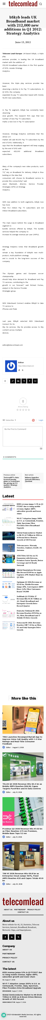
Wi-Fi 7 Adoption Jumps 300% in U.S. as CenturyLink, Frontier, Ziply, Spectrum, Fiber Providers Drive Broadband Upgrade (30, 523)
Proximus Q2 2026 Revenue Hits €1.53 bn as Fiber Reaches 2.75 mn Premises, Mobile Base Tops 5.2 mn (22, 831)
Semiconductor (8, 1002)
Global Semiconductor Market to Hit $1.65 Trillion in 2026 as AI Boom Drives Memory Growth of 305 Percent (29, 536)
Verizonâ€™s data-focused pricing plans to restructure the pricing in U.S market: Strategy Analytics (12, 482)
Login (40, 420)
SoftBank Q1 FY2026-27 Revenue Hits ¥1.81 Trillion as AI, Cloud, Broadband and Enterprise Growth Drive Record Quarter (29, 601)
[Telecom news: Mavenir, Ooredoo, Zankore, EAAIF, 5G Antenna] (8, 548)
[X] (23, 370)
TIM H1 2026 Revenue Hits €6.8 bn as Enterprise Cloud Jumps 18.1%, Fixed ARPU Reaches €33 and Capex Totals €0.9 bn (22, 877)
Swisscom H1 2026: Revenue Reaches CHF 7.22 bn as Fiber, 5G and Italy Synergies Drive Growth (29, 626)
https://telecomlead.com (26, 366)
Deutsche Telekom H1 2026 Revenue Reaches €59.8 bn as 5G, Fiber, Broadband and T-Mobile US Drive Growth (29, 614)
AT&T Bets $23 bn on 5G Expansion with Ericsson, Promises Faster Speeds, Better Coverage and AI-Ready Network (30, 560)
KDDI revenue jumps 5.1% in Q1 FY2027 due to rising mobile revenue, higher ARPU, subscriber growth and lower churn (30, 509)
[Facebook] (19, 370)
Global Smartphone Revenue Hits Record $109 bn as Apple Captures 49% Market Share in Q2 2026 (30, 573)
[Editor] (11, 366)
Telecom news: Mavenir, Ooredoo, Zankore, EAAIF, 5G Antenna (29, 547)
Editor (21, 362)
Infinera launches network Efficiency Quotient (32, 479)
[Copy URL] (12, 381)
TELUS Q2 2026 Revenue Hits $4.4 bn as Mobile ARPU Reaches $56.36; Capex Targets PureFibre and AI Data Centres (22, 786)
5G (3, 980)
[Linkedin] (18, 381)
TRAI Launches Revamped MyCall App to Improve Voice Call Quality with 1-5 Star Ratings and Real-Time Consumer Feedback (22, 740)
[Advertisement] (23, 657)
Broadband (6, 991)
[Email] (35, 381)
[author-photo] (4, 747)
